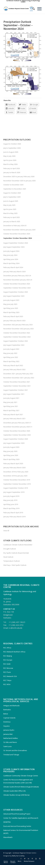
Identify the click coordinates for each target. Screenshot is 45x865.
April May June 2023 (10, 308)
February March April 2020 (13, 463)
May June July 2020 (10, 451)
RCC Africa (7, 648)
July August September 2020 (13, 443)
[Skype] (40, 858)
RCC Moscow (8, 668)
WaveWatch (7, 837)
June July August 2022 (11, 349)
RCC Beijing (7, 656)
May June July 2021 (10, 402)
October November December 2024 (16, 234)
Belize (5, 714)
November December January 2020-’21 (17, 427)
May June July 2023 (10, 304)
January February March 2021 (14, 418)
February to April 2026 (11, 168)
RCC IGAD (6, 664)
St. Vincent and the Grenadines (15, 750)
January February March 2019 (14, 516)
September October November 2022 (17, 337)
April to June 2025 (9, 209)
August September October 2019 (15, 488)
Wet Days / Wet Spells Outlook (14, 565)
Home (6, 861)
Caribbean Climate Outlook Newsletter (17, 545)
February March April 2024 (13, 267)
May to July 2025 (9, 205)
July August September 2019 (13, 492)
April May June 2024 (10, 259)
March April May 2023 (11, 312)
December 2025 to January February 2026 (18, 176)
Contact (13, 862)
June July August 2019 (11, 496)
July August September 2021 (13, 394)
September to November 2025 (14, 189)
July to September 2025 (12, 197)
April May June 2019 (10, 504)
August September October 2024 (15, 243)
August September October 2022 (15, 341)
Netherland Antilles (10, 738)
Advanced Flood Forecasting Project (16, 814)
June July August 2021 (11, 398)
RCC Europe (7, 660)
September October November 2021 (17, 386)
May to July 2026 (9, 156)
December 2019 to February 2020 (15, 472)
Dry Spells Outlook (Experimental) (16, 553)
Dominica (6, 722)
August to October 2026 (12, 144)
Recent (12, 861)
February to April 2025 (11, 217)
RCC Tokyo (7, 680)
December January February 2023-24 (17, 275)
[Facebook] (21, 858)
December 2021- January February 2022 (18, 373)
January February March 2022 (14, 369)
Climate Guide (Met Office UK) (14, 791)
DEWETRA (7, 822)
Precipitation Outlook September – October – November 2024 (18, 25)
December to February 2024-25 (14, 225)
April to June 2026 (9, 160)
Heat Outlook (8, 557)
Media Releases (29, 861)
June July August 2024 (11, 251)
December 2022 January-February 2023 (18, 324)
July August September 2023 (13, 296)
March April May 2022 (11, 361)
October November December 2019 (16, 480)
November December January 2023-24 (17, 280)
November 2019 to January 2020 (15, 476)
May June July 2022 (10, 353)
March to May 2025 (10, 213)
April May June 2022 (10, 357)
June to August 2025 (10, 201)
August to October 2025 (12, 193)
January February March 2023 (14, 320)
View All (6, 530)
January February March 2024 (14, 271)
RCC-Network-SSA (10, 676)
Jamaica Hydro (8, 730)
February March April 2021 (13, 414)
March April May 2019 (11, 508)
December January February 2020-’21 (17, 423)
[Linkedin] (28, 858)
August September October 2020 (15, 439)
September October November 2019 (17, 484)
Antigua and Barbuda (11, 705)
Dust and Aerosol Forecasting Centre (17, 826)
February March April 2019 (13, 512)
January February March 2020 (14, 467)
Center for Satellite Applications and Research (20, 818)
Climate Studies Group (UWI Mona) (16, 795)
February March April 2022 (13, 365)
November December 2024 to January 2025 (19, 230)
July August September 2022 (13, 345)
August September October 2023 (15, 292)
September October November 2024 (17, 238)
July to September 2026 (12, 148)
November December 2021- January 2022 (18, 378)
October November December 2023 (16, 284)
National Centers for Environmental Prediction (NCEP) (20, 831)
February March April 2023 (13, 316)
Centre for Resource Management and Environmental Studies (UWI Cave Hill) (18, 781)
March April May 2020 (11, 459)
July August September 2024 (13, 247)
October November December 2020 (16, 431)
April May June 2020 (10, 455)
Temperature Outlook (11, 561)
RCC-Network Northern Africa (14, 652)
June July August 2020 (11, 447)
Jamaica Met (7, 734)
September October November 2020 (17, 435)
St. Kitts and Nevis (10, 742)
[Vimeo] (32, 858)
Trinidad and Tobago (11, 754)
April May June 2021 (10, 406)
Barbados (7, 709)
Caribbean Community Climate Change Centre (20, 775)
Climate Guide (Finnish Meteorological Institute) (21, 787)
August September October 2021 (15, 390)
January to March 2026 (11, 172)
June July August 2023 (11, 300)
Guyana (6, 726)
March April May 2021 (11, 410)
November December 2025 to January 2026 (19, 181)
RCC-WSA (6, 684)
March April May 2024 (11, 263)
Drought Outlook (9, 549)
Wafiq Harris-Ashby (18, 856)
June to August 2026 (10, 152)
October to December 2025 (13, 185)
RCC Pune (7, 672)
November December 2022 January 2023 (18, 328)
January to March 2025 (11, 221)
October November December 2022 (16, 333)
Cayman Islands (9, 718)
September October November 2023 (17, 288)
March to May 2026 (10, 164)
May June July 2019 (10, 500)
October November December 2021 (16, 382)
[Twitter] (25, 858)
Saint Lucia (7, 746)
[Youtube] (36, 858)
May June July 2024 (10, 255)
